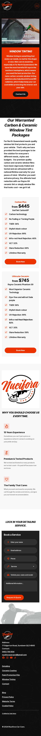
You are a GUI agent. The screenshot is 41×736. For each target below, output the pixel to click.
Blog (4, 692)
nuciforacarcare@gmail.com (14, 655)
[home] (7, 6)
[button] (36, 5)
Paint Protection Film (11, 675)
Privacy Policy (8, 697)
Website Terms (8, 701)
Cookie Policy (7, 706)
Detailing (6, 666)
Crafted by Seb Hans (9, 713)
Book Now (20, 262)
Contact (5, 684)
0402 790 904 (8, 652)
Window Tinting (8, 679)
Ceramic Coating (9, 670)
